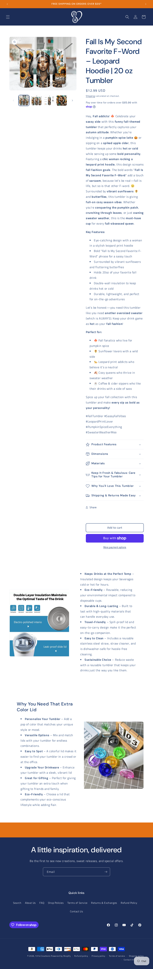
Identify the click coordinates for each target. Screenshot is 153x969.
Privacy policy (98, 955)
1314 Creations (42, 955)
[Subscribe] (106, 871)
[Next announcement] (146, 4)
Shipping (90, 96)
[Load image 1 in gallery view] (23, 100)
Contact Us (76, 911)
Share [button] (93, 507)
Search (17, 903)
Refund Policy (129, 903)
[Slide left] (13, 100)
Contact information (134, 959)
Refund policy (81, 955)
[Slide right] (72, 100)
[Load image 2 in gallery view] (36, 100)
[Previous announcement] (7, 4)
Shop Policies (56, 903)
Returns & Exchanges (104, 903)
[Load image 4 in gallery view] (61, 100)
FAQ (41, 903)
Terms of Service (77, 903)
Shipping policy (136, 955)
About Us (30, 903)
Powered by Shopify (61, 955)
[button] (8, 17)
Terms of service (117, 955)
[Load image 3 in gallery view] (49, 100)
